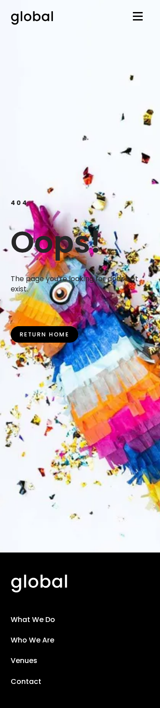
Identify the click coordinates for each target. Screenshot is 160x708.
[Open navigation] (137, 18)
